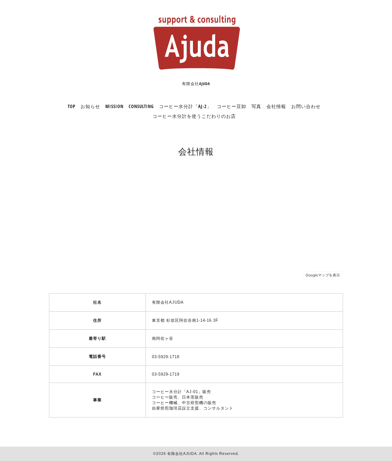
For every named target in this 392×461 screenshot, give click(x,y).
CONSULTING (141, 106)
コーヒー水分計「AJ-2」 (185, 106)
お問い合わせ (306, 106)
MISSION (114, 106)
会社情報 (276, 106)
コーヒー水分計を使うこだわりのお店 (194, 116)
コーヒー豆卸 (231, 106)
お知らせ (90, 106)
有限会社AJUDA (182, 454)
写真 (256, 106)
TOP (71, 106)
